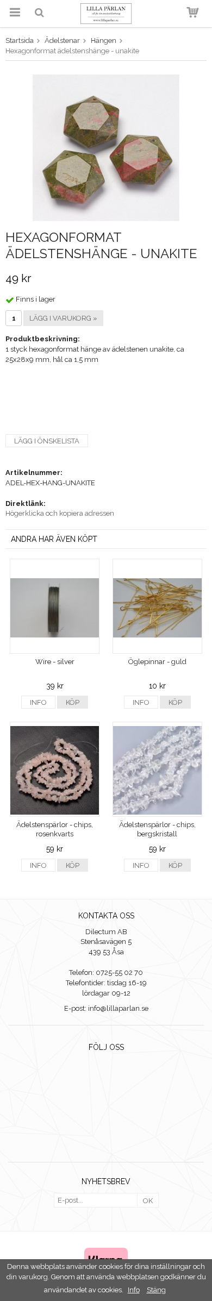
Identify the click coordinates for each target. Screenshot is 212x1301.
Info (38, 702)
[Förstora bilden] (106, 147)
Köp (72, 702)
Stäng (156, 1290)
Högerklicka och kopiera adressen (59, 513)
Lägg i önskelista (46, 441)
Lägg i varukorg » (63, 318)
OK (148, 1201)
